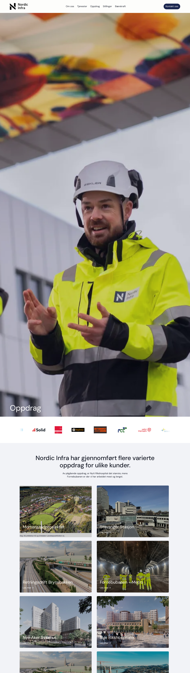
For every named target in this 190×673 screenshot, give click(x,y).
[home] (19, 6)
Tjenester (82, 6)
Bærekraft (120, 6)
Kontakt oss (172, 6)
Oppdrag (95, 6)
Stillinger (107, 6)
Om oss (70, 6)
